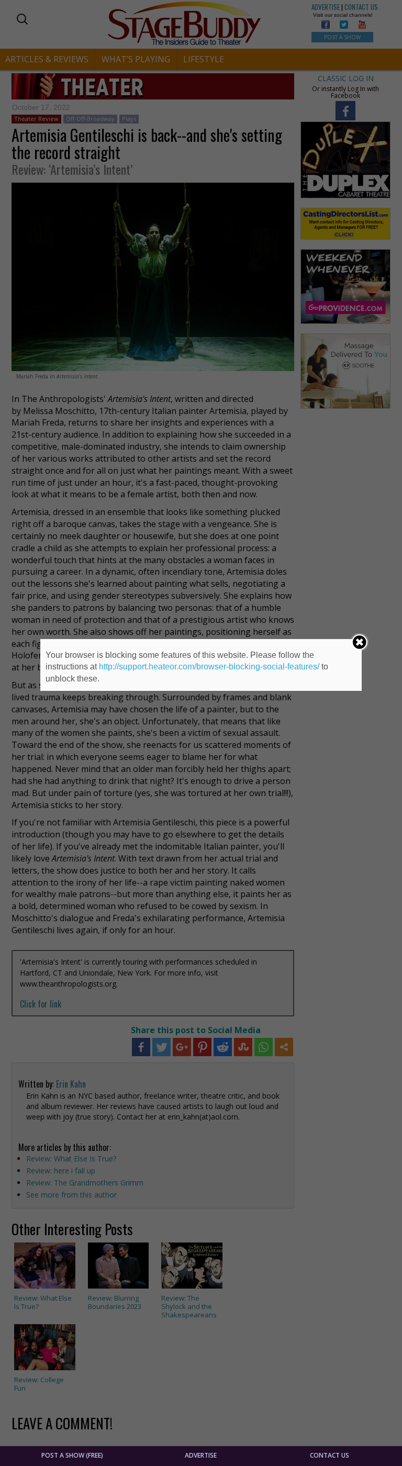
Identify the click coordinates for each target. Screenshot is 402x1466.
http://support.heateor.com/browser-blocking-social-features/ (209, 666)
